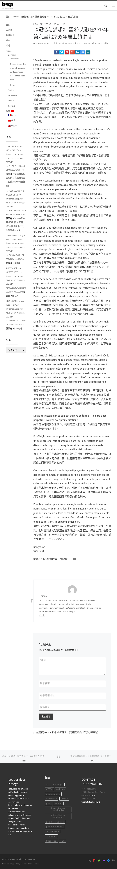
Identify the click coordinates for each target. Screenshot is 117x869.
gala (48, 803)
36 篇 (42, 615)
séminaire (51, 836)
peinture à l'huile (54, 826)
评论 (43, 660)
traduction (51, 841)
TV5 (62, 841)
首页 (8, 16)
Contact (11, 105)
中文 (13, 120)
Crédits (11, 100)
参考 (8, 40)
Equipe (11, 90)
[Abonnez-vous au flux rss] (90, 860)
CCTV (49, 789)
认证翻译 (10, 35)
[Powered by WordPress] (13, 864)
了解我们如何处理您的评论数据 (83, 732)
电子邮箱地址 (47, 695)
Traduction (15, 58)
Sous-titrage (52, 831)
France (15, 16)
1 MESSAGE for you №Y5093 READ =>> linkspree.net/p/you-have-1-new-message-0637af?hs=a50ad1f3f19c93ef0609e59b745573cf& (16, 280)
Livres (12, 85)
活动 (8, 45)
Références (13, 95)
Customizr (35, 864)
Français (14, 115)
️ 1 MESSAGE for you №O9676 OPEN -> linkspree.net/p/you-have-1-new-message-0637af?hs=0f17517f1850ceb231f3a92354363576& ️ (15, 158)
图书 (16, 263)
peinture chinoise (55, 822)
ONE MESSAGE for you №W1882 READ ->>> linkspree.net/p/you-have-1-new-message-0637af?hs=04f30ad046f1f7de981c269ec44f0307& (15, 247)
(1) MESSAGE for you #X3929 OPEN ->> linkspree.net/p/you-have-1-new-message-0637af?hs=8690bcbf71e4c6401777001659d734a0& (16, 202)
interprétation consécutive (58, 809)
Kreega (9, 50)
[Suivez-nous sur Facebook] (94, 860)
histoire (58, 803)
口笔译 (9, 29)
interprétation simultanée (58, 816)
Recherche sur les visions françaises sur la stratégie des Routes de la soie (18, 72)
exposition (51, 799)
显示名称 (45, 683)
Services (12, 54)
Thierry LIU (43, 43)
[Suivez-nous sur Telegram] (108, 860)
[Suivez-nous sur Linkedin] (104, 860)
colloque (60, 789)
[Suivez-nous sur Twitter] (99, 860)
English (14, 125)
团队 (14, 295)
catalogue (58, 784)
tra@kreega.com (88, 798)
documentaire (53, 794)
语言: (8, 111)
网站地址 (45, 707)
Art (47, 784)
